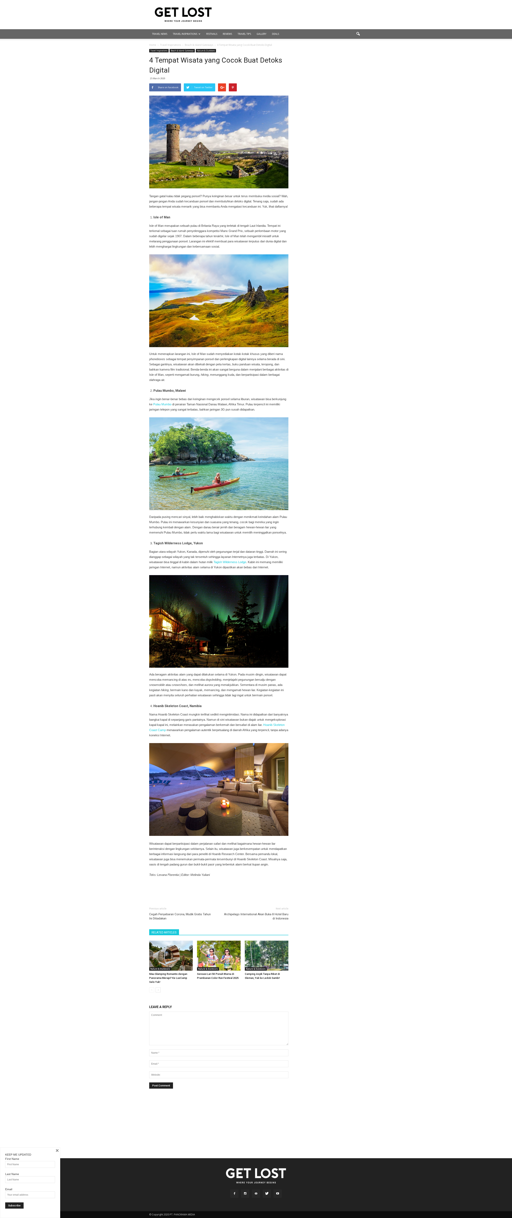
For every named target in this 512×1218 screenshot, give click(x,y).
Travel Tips (244, 34)
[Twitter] (267, 1194)
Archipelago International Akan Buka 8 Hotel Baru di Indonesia (256, 916)
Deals (275, 34)
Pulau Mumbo (161, 404)
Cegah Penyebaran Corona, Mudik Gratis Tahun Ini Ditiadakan (180, 916)
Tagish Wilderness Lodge (230, 562)
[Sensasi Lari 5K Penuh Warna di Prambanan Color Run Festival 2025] (219, 956)
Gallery (261, 34)
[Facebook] (234, 1194)
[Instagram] (245, 1194)
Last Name (12, 1174)
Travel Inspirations (185, 34)
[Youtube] (278, 1194)
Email (8, 1189)
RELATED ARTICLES (164, 932)
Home (152, 45)
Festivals (211, 34)
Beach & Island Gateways (182, 50)
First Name (12, 1158)
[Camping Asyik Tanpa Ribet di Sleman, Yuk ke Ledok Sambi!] (266, 956)
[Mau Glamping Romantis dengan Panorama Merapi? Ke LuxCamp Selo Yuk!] (171, 956)
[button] (358, 34)
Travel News (159, 34)
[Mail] (256, 1194)
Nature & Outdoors (206, 50)
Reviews (227, 34)
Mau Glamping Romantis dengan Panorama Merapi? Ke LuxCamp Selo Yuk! (168, 977)
